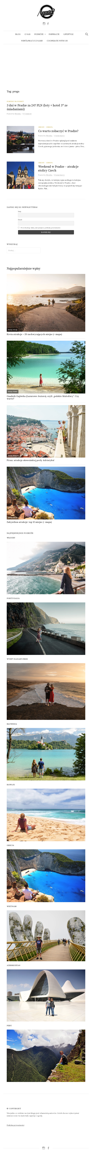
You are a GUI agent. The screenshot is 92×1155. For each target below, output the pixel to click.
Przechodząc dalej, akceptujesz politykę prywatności (40, 228)
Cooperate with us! (57, 41)
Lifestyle (68, 34)
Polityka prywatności (15, 1125)
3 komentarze (59, 136)
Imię (19, 211)
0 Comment (27, 114)
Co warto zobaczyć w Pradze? (58, 131)
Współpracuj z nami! (32, 41)
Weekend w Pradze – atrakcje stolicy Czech (58, 168)
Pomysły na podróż (15, 101)
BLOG (18, 34)
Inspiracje (54, 34)
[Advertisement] (46, 64)
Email (20, 220)
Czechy (41, 127)
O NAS (27, 34)
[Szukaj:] (87, 34)
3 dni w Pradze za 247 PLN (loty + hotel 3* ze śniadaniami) (37, 107)
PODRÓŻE (39, 34)
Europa (49, 127)
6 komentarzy (59, 175)
